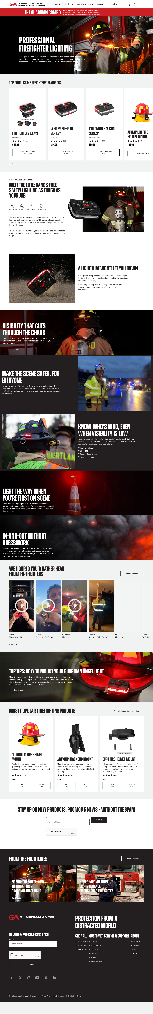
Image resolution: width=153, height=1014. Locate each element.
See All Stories (133, 859)
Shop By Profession (63, 4)
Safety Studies (135, 945)
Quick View (21, 785)
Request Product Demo (96, 961)
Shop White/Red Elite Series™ (66, 152)
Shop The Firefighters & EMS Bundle (27, 152)
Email (48, 818)
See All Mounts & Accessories (126, 711)
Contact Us (92, 953)
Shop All (100, 4)
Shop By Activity (84, 4)
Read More (16, 898)
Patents (133, 949)
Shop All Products (81, 949)
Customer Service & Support (109, 936)
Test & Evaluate (136, 941)
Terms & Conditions (58, 996)
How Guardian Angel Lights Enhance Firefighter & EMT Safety (96, 887)
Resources (92, 957)
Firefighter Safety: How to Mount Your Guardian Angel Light (28, 887)
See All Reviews (132, 574)
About (135, 936)
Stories (114, 4)
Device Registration (95, 945)
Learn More (19, 690)
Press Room (134, 953)
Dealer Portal (93, 949)
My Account (93, 941)
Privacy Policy (46, 996)
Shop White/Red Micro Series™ (104, 152)
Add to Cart (41, 785)
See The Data (13, 349)
